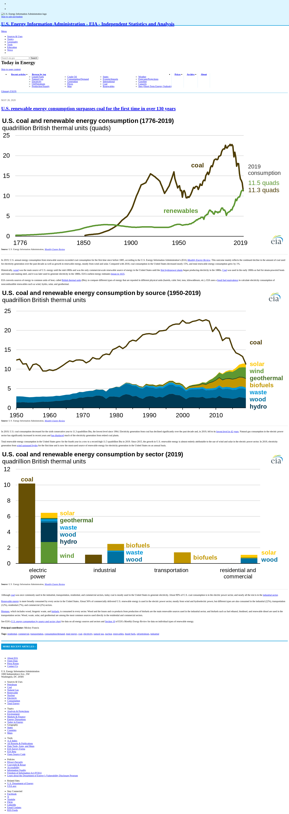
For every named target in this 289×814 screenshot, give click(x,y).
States (10, 727)
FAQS (13, 91)
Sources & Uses (14, 36)
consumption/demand (78, 79)
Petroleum (12, 684)
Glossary (5, 91)
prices (70, 84)
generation (72, 81)
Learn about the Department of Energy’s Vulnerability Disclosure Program (42, 775)
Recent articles (18, 74)
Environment (13, 714)
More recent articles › (19, 646)
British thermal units (71, 280)
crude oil (72, 76)
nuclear (108, 634)
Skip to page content (11, 69)
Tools (9, 44)
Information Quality (16, 770)
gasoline (142, 81)
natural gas (37, 79)
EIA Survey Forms (16, 749)
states (105, 76)
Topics (10, 39)
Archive (191, 74)
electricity (36, 81)
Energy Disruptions (16, 719)
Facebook (12, 794)
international (109, 81)
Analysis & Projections (18, 711)
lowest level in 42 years (227, 431)
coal (105, 84)
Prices (178, 74)
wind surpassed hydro (27, 445)
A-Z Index (12, 740)
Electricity (12, 698)
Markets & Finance (16, 716)
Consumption (13, 700)
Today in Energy (15, 722)
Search (34, 58)
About (204, 74)
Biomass (5, 611)
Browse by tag (39, 74)
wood (16, 270)
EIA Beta (11, 751)
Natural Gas (13, 690)
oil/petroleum (38, 84)
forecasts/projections (148, 79)
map (69, 86)
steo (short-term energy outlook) (154, 86)
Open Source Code (16, 754)
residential (12, 634)
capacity (142, 84)
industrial (154, 634)
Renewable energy (10, 601)
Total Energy (13, 703)
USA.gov (11, 786)
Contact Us (12, 666)
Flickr (10, 802)
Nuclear (11, 695)
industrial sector (270, 595)
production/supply (41, 86)
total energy (71, 634)
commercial (23, 634)
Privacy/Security (15, 762)
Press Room (13, 663)
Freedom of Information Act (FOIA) (24, 773)
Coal (224, 270)
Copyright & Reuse (16, 765)
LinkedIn (11, 804)
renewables (108, 86)
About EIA (12, 658)
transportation (36, 634)
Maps (9, 733)
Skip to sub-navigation (12, 16)
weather (142, 76)
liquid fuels (38, 76)
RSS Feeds (12, 810)
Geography (12, 42)
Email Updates (14, 807)
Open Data (12, 661)
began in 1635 (117, 274)
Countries (11, 730)
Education (12, 47)
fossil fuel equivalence (227, 280)
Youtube (11, 799)
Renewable (12, 692)
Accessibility (13, 767)
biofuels (55, 611)
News (10, 50)
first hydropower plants (172, 270)
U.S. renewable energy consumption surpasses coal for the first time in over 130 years (88, 108)
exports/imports (110, 79)
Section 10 (110, 621)
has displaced (57, 435)
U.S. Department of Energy (20, 783)
